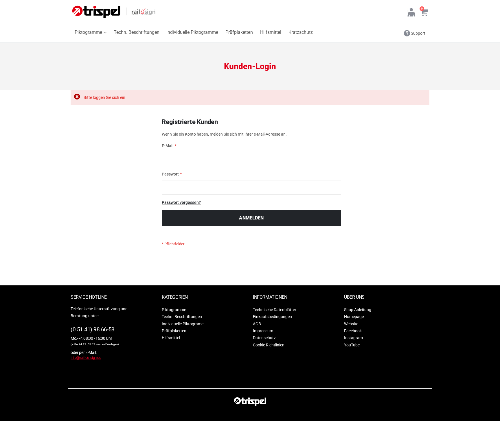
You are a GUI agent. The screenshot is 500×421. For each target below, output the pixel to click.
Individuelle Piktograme (182, 323)
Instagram (353, 337)
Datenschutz (264, 337)
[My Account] (411, 12)
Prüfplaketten (174, 330)
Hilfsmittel (171, 337)
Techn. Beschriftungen (182, 316)
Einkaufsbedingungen (272, 316)
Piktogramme (174, 309)
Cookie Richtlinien (268, 345)
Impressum (263, 330)
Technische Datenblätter (274, 309)
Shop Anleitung (357, 309)
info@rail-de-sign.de (86, 357)
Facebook (353, 330)
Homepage (354, 316)
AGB (257, 323)
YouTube (352, 345)
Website (351, 323)
